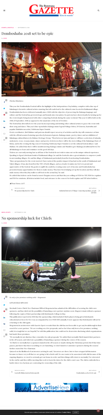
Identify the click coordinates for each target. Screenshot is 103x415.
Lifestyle (10, 27)
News (3, 212)
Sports (8, 212)
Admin (5, 38)
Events (4, 27)
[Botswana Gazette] (51, 10)
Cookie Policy (66, 412)
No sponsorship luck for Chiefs (27, 218)
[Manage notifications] (98, 410)
